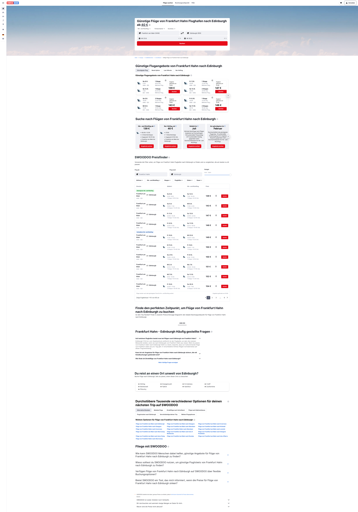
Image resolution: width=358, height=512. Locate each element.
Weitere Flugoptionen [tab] (188, 414)
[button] (3, 3)
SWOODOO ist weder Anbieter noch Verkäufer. (153, 500)
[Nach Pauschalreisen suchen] (3, 20)
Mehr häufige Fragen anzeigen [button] (168, 362)
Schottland (158, 57)
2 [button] (212, 298)
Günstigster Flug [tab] (142, 70)
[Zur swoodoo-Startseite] (13, 3)
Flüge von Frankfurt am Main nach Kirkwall (211, 426)
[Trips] (3, 29)
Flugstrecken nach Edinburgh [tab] (146, 414)
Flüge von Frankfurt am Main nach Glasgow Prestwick (212, 432)
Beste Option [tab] (156, 70)
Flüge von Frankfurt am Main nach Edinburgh (150, 424)
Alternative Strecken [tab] (143, 410)
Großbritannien (149, 57)
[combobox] (144, 29)
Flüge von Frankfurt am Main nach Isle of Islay (150, 436)
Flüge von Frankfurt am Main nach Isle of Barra (213, 436)
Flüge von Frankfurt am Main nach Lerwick (211, 429)
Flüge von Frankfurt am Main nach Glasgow (181, 424)
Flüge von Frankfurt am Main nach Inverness (212, 424)
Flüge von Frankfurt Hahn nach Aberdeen (180, 429)
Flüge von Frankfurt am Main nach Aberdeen (181, 426)
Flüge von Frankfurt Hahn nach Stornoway (149, 439)
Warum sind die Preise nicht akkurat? (150, 507)
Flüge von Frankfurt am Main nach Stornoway (150, 431)
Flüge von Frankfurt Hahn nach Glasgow (148, 426)
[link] (146, 146)
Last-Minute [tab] (168, 70)
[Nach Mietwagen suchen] (3, 16)
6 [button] (224, 298)
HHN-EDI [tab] (182, 323)
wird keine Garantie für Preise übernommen (182, 494)
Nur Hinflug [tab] (179, 70)
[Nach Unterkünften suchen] (3, 12)
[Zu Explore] (3, 24)
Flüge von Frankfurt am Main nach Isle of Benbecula (180, 432)
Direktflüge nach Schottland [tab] (176, 410)
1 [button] (208, 298)
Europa (141, 57)
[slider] (230, 175)
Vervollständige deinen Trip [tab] (168, 414)
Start (136, 57)
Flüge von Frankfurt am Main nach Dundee (180, 436)
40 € (144, 25)
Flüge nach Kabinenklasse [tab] (197, 410)
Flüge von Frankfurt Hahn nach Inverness (149, 429)
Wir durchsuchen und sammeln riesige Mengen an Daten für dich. (159, 503)
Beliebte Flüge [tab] (158, 410)
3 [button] (216, 298)
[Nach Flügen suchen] (3, 8)
